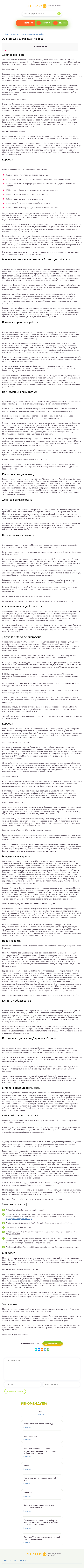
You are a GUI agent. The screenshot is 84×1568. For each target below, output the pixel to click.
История (46, 23)
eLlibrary (36, 6)
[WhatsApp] (48, 1349)
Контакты (22, 1560)
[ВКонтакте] (39, 1349)
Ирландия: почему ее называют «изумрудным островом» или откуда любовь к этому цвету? (40, 1450)
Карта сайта (13, 1560)
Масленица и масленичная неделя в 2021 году (42, 1479)
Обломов (28, 1493)
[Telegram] (45, 1349)
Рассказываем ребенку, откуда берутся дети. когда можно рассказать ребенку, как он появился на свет (41, 1522)
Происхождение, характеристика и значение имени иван (39, 1506)
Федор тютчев (30, 1436)
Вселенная (28, 23)
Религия (62, 23)
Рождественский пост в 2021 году (38, 1424)
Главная (4, 1560)
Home (7, 34)
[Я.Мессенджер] (36, 1349)
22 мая (40, 1411)
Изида (26, 1466)
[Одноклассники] (42, 1349)
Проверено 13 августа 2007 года (19, 1219)
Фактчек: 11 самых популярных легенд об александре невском (42, 1538)
